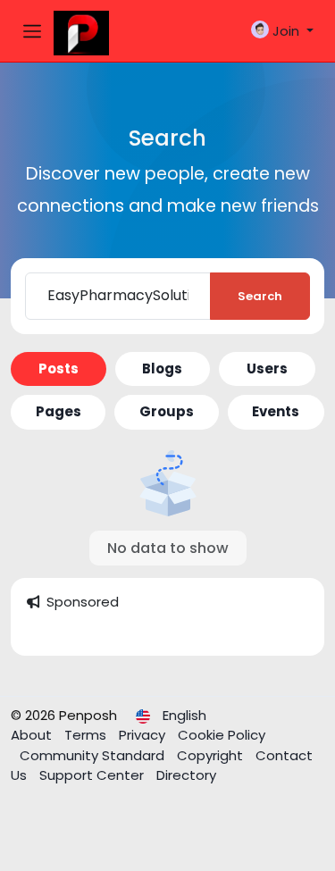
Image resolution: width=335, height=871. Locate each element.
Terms (87, 734)
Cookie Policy (221, 734)
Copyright (212, 755)
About (33, 734)
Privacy (144, 734)
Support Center (93, 775)
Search (260, 296)
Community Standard (94, 755)
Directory (186, 775)
